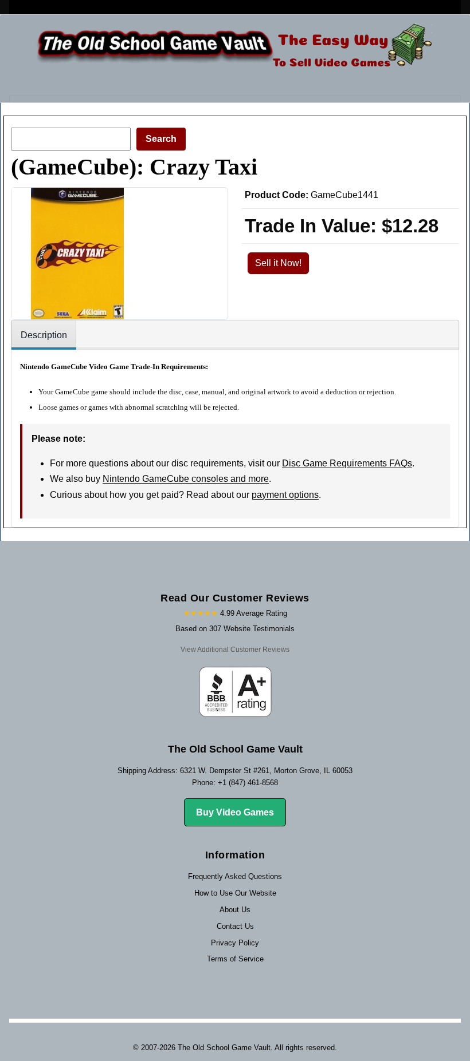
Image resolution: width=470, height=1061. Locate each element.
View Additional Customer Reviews (235, 650)
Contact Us (235, 926)
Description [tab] (44, 335)
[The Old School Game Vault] (232, 48)
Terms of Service (235, 959)
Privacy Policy (235, 943)
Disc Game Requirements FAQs (347, 463)
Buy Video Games (235, 812)
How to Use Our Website (235, 893)
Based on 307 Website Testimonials (235, 628)
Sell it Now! (278, 263)
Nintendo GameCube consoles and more (186, 479)
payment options (285, 495)
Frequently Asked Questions (235, 876)
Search (161, 139)
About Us (235, 909)
